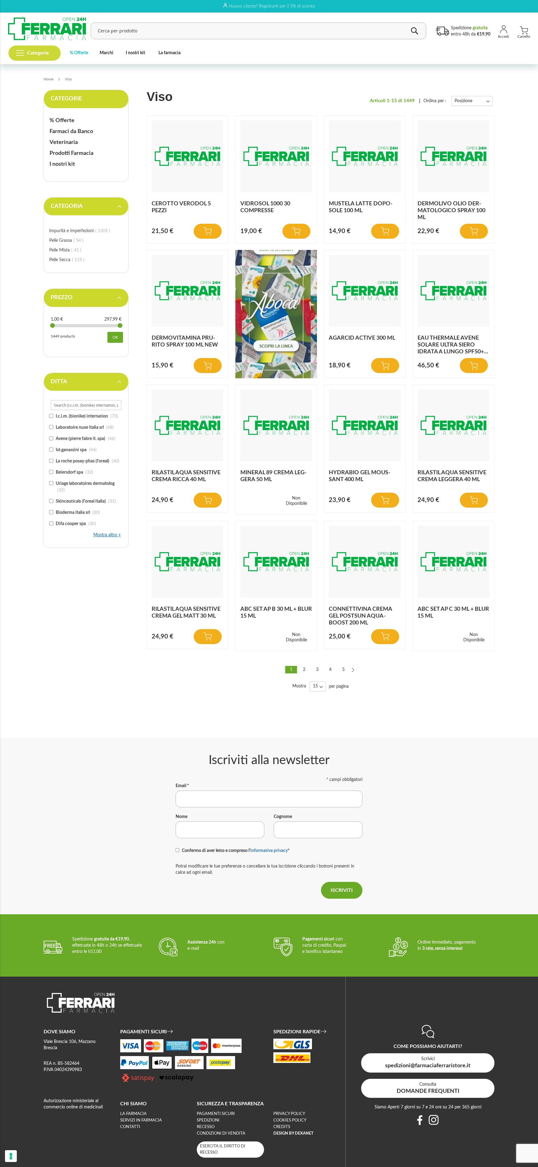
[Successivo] (353, 669)
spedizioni (208, 1120)
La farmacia (169, 53)
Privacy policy (289, 1114)
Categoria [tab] (67, 206)
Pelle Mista (72, 250)
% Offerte (79, 53)
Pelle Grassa (73, 240)
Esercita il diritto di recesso (222, 1149)
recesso (206, 1127)
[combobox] (258, 30)
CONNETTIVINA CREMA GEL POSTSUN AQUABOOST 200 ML (360, 616)
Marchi (106, 53)
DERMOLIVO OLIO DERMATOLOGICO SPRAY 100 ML (451, 210)
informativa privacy (269, 851)
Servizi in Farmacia (141, 1120)
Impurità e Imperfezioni (86, 230)
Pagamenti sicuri (216, 1114)
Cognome (283, 817)
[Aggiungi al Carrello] (208, 231)
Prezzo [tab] (62, 297)
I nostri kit (135, 53)
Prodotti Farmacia (71, 153)
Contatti (130, 1127)
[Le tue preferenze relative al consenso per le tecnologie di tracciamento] (11, 1156)
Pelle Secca (74, 259)
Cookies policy (289, 1120)
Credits (281, 1127)
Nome (181, 817)
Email (182, 786)
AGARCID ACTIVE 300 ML (362, 338)
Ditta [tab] (59, 382)
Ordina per (433, 101)
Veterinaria (64, 142)
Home (49, 79)
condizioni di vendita (221, 1133)
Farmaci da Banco (71, 131)
